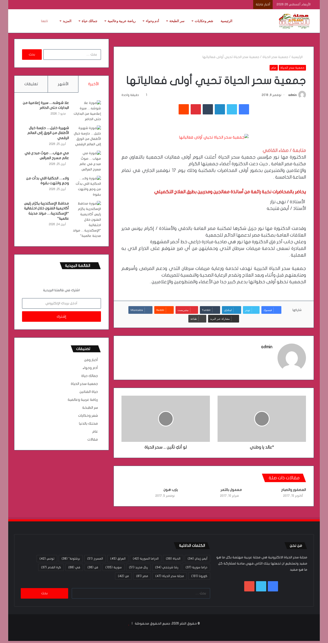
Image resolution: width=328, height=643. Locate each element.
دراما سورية (196, 567)
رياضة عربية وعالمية (122, 21)
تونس (46, 558)
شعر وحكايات (204, 21)
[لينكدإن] (220, 109)
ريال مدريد (138, 567)
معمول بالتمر (231, 490)
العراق (118, 558)
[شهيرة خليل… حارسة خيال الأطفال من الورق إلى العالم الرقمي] (87, 136)
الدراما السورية (146, 558)
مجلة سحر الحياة (169, 576)
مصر (142, 576)
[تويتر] (232, 109)
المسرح (95, 558)
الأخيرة (93, 84)
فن (92, 567)
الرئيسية (226, 21)
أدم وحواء (152, 21)
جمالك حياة (89, 21)
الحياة (173, 558)
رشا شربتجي (166, 567)
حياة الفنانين (88, 392)
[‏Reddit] (184, 109)
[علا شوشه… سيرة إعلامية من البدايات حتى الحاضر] (87, 111)
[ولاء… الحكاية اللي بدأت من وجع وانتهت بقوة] (87, 186)
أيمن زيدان (197, 558)
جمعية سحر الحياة (275, 57)
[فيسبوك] (244, 109)
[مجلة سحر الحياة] (294, 21)
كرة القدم (51, 567)
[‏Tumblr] (208, 109)
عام (273, 67)
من (123, 576)
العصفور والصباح (293, 490)
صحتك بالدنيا (88, 423)
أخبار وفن (91, 360)
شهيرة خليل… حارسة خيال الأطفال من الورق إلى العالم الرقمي (48, 133)
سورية (113, 567)
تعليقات (31, 84)
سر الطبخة (176, 21)
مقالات (92, 439)
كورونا (199, 576)
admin (292, 94)
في (74, 567)
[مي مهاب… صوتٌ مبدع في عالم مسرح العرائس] (87, 161)
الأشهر (63, 84)
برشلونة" (70, 558)
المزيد (67, 21)
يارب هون (170, 490)
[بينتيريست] (196, 109)
